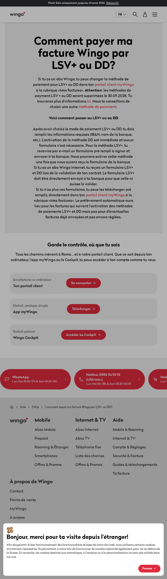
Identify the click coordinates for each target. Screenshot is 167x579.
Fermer (147, 568)
